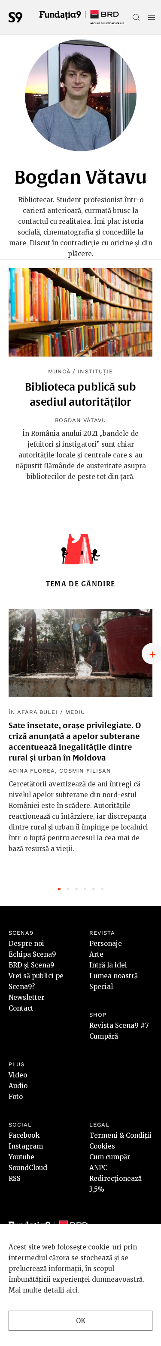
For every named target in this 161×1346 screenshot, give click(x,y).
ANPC (98, 1168)
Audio (18, 1086)
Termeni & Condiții (120, 1135)
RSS (15, 1178)
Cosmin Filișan (85, 770)
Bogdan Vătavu (80, 420)
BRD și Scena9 (32, 965)
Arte (96, 954)
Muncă (59, 371)
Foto (16, 1096)
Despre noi (26, 943)
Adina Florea (32, 770)
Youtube (21, 1157)
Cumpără (103, 1036)
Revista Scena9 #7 (119, 1025)
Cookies (102, 1146)
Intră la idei (108, 965)
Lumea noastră (113, 976)
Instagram (26, 1146)
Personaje (105, 943)
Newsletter (26, 997)
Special (101, 987)
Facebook (24, 1135)
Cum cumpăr (109, 1157)
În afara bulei (33, 712)
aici (72, 1290)
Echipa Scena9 (32, 954)
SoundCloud (28, 1168)
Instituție (95, 371)
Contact (21, 1008)
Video (18, 1075)
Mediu (75, 712)
